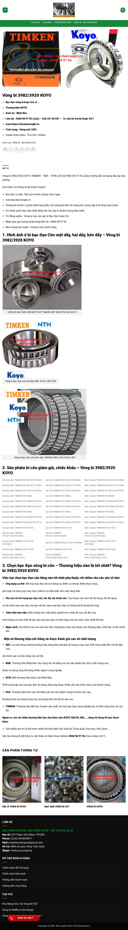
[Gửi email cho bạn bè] (22, 149)
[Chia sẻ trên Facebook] (10, 149)
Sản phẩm (47, 22)
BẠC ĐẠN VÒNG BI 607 (56, 806)
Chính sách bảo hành (14, 873)
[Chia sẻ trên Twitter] (16, 149)
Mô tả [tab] (5, 168)
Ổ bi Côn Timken (36, 135)
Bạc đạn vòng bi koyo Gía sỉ (21, 102)
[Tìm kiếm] (122, 10)
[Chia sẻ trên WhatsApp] (5, 149)
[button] (5, 10)
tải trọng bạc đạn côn (30, 598)
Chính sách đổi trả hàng (15, 867)
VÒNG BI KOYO (95, 806)
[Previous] (2, 785)
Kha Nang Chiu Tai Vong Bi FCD (19, 903)
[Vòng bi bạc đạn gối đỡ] (64, 10)
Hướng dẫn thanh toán (14, 879)
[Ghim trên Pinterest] (27, 149)
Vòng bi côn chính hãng (43, 227)
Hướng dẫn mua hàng (14, 885)
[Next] (125, 785)
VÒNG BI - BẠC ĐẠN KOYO (85, 22)
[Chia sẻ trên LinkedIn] (33, 149)
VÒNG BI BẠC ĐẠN (62, 22)
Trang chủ (35, 22)
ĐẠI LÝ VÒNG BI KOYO (14, 806)
